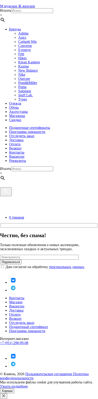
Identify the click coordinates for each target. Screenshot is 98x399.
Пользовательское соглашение (49, 374)
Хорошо (7, 391)
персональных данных (66, 267)
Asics (22, 37)
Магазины (17, 116)
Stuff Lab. (25, 95)
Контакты (16, 152)
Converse (25, 46)
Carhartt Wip (27, 41)
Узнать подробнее (14, 386)
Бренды (15, 29)
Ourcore (24, 79)
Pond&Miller (27, 83)
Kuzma (23, 66)
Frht (21, 54)
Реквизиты (17, 161)
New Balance (28, 70)
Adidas (23, 33)
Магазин (16, 302)
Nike (21, 74)
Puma (22, 87)
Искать (5, 10)
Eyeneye (24, 50)
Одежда (15, 103)
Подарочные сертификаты (29, 128)
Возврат (15, 148)
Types (22, 99)
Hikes (22, 58)
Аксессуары (18, 112)
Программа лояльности (27, 132)
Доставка (16, 140)
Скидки (15, 120)
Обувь (14, 107)
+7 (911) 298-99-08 (14, 343)
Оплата (15, 144)
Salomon (24, 91)
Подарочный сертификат (28, 327)
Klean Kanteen (29, 62)
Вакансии (16, 156)
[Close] (3, 396)
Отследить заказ (21, 136)
